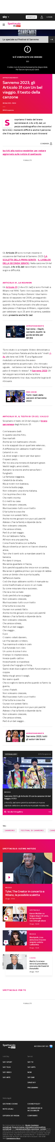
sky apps (32, 1067)
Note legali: (7, 1098)
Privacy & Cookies (18, 1127)
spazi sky (32, 1082)
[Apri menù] (4, 24)
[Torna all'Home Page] (14, 24)
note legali (8, 1109)
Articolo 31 (11, 287)
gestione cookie (10, 1104)
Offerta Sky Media (11, 1116)
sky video (7, 1072)
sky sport (7, 1062)
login (49, 17)
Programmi (33, 1088)
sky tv (30, 1062)
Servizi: (30, 1056)
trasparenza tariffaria (23, 1129)
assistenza (35, 1129)
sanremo (10, 830)
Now (30, 1072)
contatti (43, 1129)
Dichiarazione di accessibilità (35, 1109)
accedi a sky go (41, 1046)
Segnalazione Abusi (13, 1138)
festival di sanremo (32, 830)
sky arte (7, 1077)
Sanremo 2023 (39, 370)
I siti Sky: (6, 1056)
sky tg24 (7, 1067)
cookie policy (34, 1104)
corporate (33, 1116)
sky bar (31, 1077)
